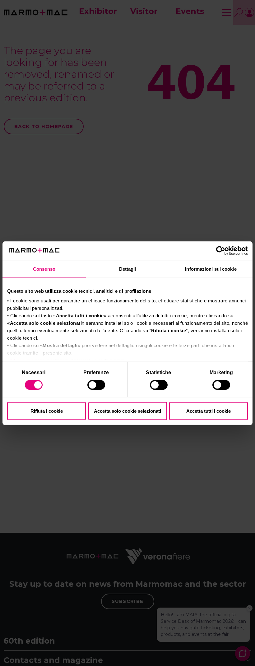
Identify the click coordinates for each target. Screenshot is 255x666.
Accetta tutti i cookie (208, 410)
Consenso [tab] (44, 268)
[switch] (97, 386)
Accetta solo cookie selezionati (127, 410)
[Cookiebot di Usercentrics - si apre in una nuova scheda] (220, 250)
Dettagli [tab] (127, 268)
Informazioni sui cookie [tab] (210, 268)
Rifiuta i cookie (46, 410)
